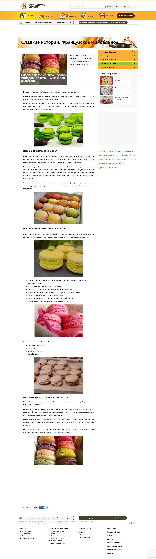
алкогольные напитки (124, 151)
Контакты (109, 15)
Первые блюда (112, 528)
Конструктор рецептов (57, 543)
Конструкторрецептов (50, 15)
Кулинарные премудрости (43, 22)
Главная (27, 22)
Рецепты (31, 15)
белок (117, 155)
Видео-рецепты (26, 531)
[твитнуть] (47, 507)
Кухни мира (118, 56)
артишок (102, 155)
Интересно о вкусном (64, 22)
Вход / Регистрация (126, 16)
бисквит (125, 155)
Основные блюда (113, 532)
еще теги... (115, 168)
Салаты (110, 535)
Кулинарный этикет (118, 67)
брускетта (124, 159)
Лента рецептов (27, 536)
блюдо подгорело (105, 159)
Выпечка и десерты (114, 546)
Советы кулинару (84, 528)
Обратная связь (85, 535)
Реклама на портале (86, 537)
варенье (102, 163)
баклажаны (110, 155)
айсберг (111, 151)
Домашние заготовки (114, 550)
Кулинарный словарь (118, 52)
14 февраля (103, 151)
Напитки (110, 553)
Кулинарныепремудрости (71, 15)
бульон (132, 159)
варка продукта (111, 163)
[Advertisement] (78, 30)
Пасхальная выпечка (28, 538)
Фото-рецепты (26, 533)
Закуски (110, 539)
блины (132, 155)
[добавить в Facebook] (44, 507)
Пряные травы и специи (118, 59)
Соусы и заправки (113, 543)
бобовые (116, 159)
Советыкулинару (91, 15)
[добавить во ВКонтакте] (40, 507)
